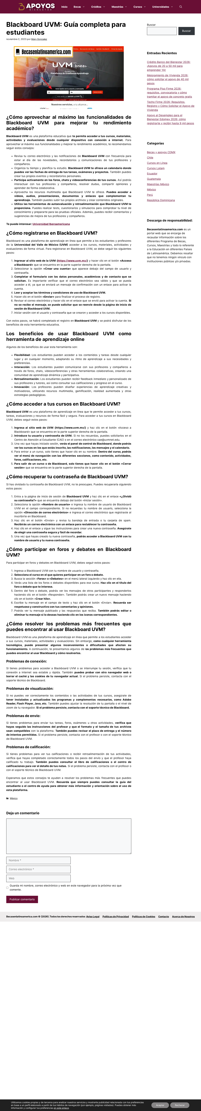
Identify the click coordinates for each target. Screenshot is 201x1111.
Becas (77, 6)
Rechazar (180, 1105)
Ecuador (152, 173)
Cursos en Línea (157, 162)
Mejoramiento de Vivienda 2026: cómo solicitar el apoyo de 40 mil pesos (168, 79)
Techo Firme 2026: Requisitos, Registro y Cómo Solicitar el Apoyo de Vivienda (170, 106)
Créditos (96, 6)
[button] (180, 6)
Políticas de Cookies (143, 916)
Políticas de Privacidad (116, 916)
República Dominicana (161, 200)
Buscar (151, 24)
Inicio (64, 6)
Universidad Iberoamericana (51, 224)
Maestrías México (158, 184)
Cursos (137, 6)
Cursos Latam (156, 168)
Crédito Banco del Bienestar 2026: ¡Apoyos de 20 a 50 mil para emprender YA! (168, 66)
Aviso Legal (92, 916)
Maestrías (117, 6)
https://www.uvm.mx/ (72, 260)
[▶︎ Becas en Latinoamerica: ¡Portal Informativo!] (37, 6)
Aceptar (160, 1105)
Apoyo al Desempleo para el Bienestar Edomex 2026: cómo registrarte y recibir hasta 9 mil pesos (170, 119)
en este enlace (61, 1108)
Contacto (163, 916)
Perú (150, 194)
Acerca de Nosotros (183, 916)
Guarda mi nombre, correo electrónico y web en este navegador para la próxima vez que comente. (66, 887)
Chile (150, 157)
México (14, 798)
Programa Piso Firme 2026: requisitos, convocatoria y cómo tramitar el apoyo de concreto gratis (169, 92)
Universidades (160, 6)
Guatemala (154, 178)
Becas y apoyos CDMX (161, 152)
